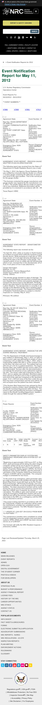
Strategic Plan (8, 586)
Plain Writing (7, 644)
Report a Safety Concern (21, 23)
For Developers (8, 578)
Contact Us (31, 48)
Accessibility (16, 698)
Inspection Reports (10, 641)
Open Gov (5, 565)
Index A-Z (22, 51)
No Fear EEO (32, 692)
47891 (27, 109)
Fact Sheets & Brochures (12, 622)
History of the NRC (10, 599)
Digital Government (10, 569)
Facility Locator (31, 45)
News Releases (8, 556)
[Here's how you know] (21, 3)
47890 (16, 109)
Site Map (30, 695)
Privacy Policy (27, 698)
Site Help (21, 48)
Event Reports (8, 559)
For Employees (28, 701)
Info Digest (6, 619)
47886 (5, 109)
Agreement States (16, 45)
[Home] (18, 11)
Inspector (17, 695)
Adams (4, 562)
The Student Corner (10, 572)
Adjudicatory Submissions (13, 632)
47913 (38, 109)
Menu (36, 11)
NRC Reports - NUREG (10, 635)
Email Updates (12, 51)
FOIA (33, 689)
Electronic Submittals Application (17, 629)
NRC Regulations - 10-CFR (12, 638)
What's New (12, 48)
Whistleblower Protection (16, 692)
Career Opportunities (11, 602)
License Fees (6, 595)
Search (34, 31)
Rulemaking (6, 650)
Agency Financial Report (12, 592)
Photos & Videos (8, 575)
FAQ (6, 45)
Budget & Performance (11, 589)
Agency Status (7, 608)
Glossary (5, 654)
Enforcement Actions (11, 647)
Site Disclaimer (15, 701)
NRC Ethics (6, 605)
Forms (4, 625)
